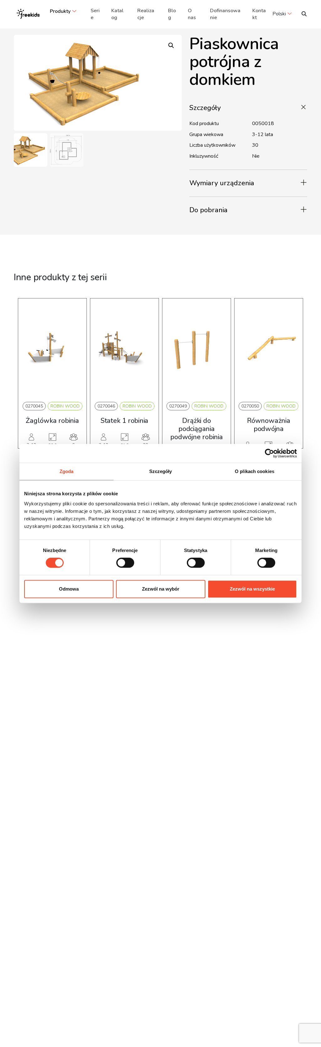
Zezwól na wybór (160, 589)
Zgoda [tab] (67, 471)
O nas (192, 14)
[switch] (125, 563)
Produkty (60, 11)
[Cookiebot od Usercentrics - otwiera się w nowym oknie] (269, 453)
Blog (172, 14)
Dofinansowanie (225, 14)
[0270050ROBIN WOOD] (268, 348)
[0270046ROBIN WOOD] (124, 348)
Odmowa (69, 589)
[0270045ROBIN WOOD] (52, 348)
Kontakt (259, 14)
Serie (95, 14)
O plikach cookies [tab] (254, 471)
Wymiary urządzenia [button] (221, 183)
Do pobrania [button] (208, 210)
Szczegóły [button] (205, 108)
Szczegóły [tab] (160, 471)
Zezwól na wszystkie (252, 589)
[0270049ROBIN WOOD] (196, 348)
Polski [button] (279, 13)
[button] (171, 45)
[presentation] (27, 382)
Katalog (117, 14)
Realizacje (145, 14)
